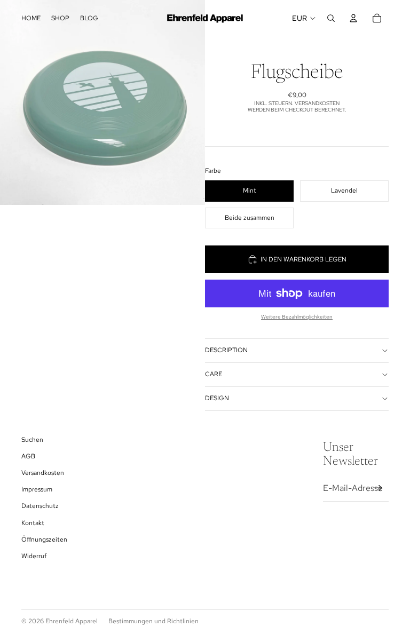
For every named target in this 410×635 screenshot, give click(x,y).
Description (226, 350)
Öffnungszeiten (44, 539)
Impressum (36, 489)
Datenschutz (40, 506)
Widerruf (33, 556)
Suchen (32, 439)
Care (213, 374)
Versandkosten (42, 473)
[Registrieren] (378, 488)
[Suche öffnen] (331, 18)
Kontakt (32, 523)
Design (217, 398)
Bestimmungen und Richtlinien (153, 621)
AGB (28, 456)
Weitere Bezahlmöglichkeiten (297, 316)
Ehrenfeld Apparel (71, 621)
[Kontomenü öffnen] (353, 18)
